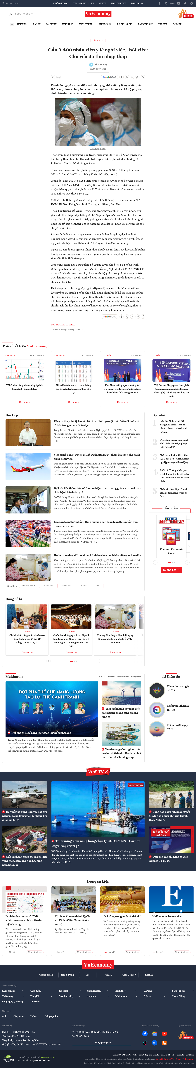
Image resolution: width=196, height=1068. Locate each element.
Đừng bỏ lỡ (14, 599)
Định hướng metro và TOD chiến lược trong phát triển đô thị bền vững (23, 920)
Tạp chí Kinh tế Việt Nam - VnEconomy (175, 1059)
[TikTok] (185, 3)
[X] (166, 3)
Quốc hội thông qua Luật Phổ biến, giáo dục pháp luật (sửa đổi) (174, 443)
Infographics (123, 677)
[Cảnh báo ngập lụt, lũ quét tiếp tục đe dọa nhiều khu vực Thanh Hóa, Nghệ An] (171, 794)
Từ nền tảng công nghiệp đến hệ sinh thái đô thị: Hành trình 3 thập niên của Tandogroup (121, 753)
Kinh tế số (67, 24)
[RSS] (164, 1043)
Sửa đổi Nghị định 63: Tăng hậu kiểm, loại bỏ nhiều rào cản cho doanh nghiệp (173, 426)
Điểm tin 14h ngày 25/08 (178, 688)
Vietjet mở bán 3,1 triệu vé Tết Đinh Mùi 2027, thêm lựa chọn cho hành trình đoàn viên (97, 457)
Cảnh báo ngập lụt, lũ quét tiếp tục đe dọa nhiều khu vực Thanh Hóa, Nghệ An (169, 816)
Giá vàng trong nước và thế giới (122, 916)
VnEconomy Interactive (166, 916)
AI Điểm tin (171, 676)
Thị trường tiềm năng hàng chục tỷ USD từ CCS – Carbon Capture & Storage (95, 844)
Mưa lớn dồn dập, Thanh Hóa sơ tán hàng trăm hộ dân (174, 493)
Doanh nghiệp (125, 24)
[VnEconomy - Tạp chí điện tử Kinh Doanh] (98, 964)
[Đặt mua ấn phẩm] (186, 13)
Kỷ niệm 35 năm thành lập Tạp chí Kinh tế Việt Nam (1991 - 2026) (73, 920)
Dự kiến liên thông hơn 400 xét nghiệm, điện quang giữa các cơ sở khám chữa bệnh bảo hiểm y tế (97, 490)
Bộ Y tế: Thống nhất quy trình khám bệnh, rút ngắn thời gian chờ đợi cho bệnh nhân (175, 476)
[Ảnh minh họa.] (98, 99)
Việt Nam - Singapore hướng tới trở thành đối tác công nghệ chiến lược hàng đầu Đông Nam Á (122, 389)
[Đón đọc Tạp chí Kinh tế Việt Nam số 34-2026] (171, 839)
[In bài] (53, 77)
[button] (71, 661)
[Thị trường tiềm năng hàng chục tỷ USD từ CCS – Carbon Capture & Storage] (98, 809)
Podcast (111, 677)
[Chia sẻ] (143, 77)
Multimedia (14, 676)
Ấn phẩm (171, 508)
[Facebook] (159, 3)
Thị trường (105, 24)
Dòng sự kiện (98, 882)
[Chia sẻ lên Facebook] (121, 77)
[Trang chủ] (12, 24)
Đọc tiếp (12, 415)
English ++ (137, 3)
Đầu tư (36, 24)
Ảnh (4, 1016)
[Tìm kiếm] (11, 14)
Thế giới (162, 24)
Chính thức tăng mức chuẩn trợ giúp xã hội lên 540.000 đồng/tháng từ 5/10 (27, 639)
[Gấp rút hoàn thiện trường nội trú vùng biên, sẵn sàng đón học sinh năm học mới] (24, 839)
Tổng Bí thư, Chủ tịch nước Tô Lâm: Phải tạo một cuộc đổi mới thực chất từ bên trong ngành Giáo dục (97, 423)
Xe (92, 3)
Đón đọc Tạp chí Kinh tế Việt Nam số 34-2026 (168, 859)
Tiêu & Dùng (79, 3)
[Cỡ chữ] (58, 77)
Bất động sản (145, 24)
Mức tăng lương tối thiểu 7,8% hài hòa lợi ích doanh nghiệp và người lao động (174, 459)
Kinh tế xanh (86, 24)
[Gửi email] (132, 77)
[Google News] (192, 3)
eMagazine (136, 677)
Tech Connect (118, 3)
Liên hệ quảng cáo (101, 1043)
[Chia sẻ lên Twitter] (127, 77)
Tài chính (51, 24)
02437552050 (82, 1036)
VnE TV (102, 3)
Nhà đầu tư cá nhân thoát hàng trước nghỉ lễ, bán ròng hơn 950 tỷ (73, 389)
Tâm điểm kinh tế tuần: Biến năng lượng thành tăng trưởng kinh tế (121, 713)
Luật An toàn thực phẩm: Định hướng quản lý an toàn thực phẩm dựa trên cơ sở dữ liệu (96, 524)
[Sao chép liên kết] (138, 77)
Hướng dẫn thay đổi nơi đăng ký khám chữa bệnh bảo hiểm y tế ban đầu (97, 555)
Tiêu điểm (22, 24)
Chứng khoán (60, 3)
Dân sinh (177, 24)
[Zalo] (172, 3)
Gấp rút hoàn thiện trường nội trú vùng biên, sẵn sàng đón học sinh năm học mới (24, 861)
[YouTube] (179, 3)
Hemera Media (48, 1058)
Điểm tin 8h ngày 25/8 (177, 727)
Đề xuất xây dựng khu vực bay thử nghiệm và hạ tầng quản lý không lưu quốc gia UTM (24, 816)
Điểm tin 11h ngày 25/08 (178, 708)
